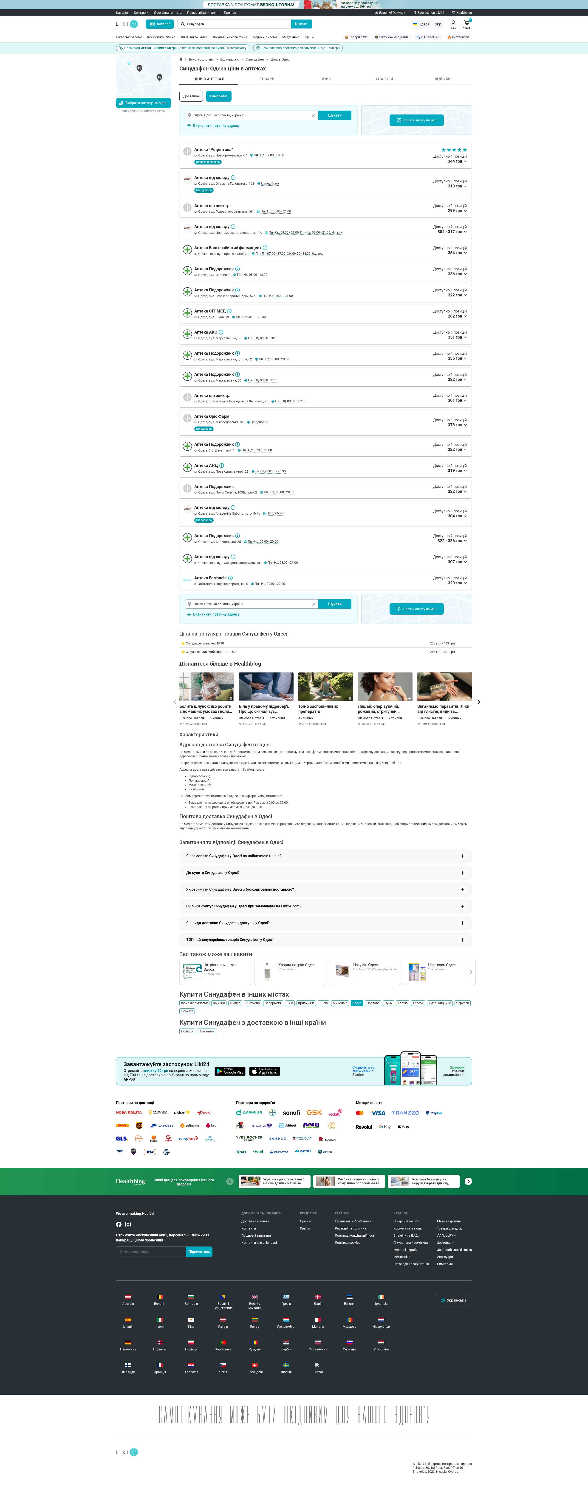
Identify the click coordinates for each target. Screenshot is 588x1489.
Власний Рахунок (392, 12)
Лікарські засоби (129, 37)
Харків (403, 1003)
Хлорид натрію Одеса (297, 965)
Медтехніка (290, 37)
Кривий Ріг (306, 1003)
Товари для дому (449, 1228)
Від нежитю (229, 59)
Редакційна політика (350, 1228)
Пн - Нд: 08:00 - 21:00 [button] (276, 211)
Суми (389, 1003)
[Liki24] (127, 1452)
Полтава (373, 1003)
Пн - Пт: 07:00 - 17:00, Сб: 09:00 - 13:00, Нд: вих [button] (289, 253)
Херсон (418, 1003)
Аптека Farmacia (230, 578)
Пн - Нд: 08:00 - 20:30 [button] (270, 471)
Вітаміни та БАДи (194, 37)
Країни (305, 1228)
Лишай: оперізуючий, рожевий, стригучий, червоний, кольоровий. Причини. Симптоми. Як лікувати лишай (381, 709)
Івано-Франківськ (194, 1003)
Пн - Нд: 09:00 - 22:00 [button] (270, 584)
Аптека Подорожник (237, 269)
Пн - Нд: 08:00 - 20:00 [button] (263, 338)
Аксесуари (445, 1257)
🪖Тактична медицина (392, 37)
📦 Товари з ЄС (356, 37)
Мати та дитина (449, 1221)
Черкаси (462, 1003)
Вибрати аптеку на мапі (146, 103)
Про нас (230, 12)
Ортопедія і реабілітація (411, 1264)
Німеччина (206, 1031)
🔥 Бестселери (458, 37)
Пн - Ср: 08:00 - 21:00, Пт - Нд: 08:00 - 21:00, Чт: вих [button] (305, 232)
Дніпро (235, 1003)
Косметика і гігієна (161, 37)
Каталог (122, 12)
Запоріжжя (273, 1003)
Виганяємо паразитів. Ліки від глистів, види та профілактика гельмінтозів (443, 709)
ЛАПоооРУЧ (446, 1235)
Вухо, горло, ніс (201, 59)
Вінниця (219, 1003)
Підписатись (199, 1251)
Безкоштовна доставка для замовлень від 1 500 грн (300, 48)
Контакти (141, 12)
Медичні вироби (265, 37)
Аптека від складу (233, 177)
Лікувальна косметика (230, 37)
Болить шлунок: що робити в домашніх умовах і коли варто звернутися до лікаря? (205, 709)
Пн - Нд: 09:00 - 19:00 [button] (269, 155)
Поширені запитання (202, 12)
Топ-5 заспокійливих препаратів (318, 709)
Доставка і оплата (168, 12)
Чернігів (187, 1011)
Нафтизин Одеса (442, 965)
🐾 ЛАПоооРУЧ (428, 37)
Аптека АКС (221, 332)
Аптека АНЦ (221, 465)
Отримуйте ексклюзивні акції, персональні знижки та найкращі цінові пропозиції (162, 1237)
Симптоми (445, 1264)
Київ (290, 1003)
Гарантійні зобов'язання (353, 1221)
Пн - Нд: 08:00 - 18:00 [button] (252, 274)
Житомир (253, 1003)
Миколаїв (340, 1003)
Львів (323, 1003)
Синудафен (255, 59)
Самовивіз (219, 96)
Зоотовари (445, 1242)
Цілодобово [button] (270, 183)
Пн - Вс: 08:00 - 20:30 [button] (251, 317)
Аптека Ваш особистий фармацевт (265, 248)
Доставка (191, 96)
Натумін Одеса (366, 965)
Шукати (301, 24)
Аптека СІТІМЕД (229, 311)
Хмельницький (440, 1003)
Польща (187, 1031)
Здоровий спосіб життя (454, 1250)
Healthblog (464, 12)
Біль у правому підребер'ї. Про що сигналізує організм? (264, 709)
